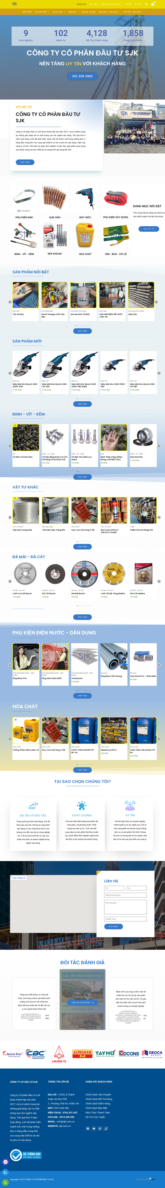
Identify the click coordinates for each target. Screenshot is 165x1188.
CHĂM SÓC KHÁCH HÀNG (110, 4)
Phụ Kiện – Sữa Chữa (132, 12)
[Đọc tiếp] (36, 291)
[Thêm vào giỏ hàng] (37, 360)
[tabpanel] (25, 301)
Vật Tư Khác (58, 12)
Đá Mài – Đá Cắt (88, 12)
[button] (146, 4)
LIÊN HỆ (129, 4)
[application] (121, 4)
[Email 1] (100, 1128)
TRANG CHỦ (81, 4)
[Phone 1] (106, 1128)
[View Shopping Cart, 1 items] (152, 4)
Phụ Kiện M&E (41, 12)
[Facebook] (88, 1128)
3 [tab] (81, 326)
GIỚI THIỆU (93, 4)
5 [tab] (85, 326)
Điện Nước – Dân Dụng (108, 12)
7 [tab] (90, 326)
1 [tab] (76, 326)
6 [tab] (88, 326)
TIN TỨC (138, 4)
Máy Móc (72, 12)
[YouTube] (94, 1128)
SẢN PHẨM (27, 12)
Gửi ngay (113, 926)
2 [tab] (78, 326)
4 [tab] (83, 326)
